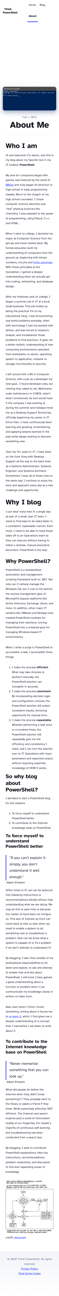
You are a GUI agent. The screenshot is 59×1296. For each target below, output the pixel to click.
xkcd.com (20, 1237)
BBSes (10, 185)
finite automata (42, 262)
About (33, 16)
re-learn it (15, 1016)
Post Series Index (30, 1273)
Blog (42, 5)
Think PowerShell (10, 11)
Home (32, 5)
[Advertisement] (29, 53)
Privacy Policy (29, 1268)
